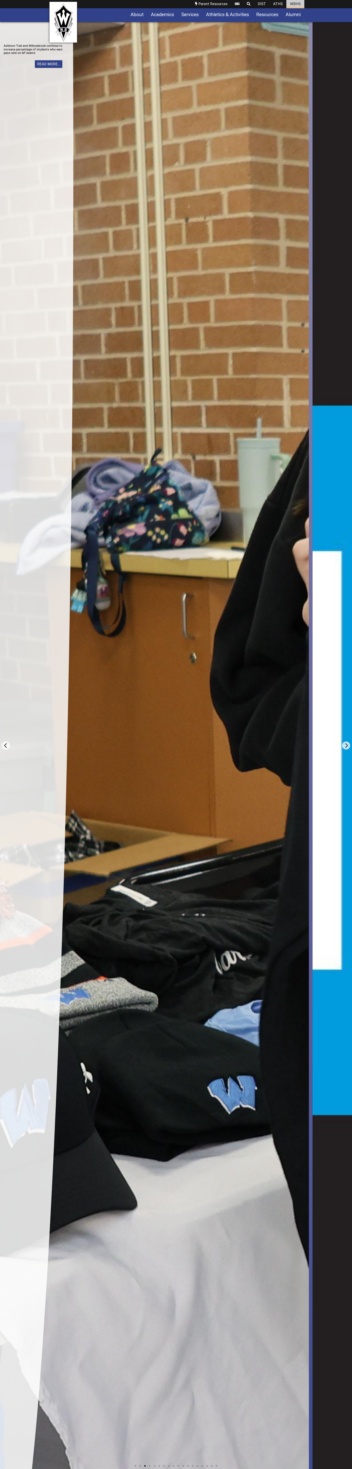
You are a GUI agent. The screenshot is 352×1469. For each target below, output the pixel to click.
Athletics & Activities (227, 14)
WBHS (295, 4)
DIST (262, 4)
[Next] (346, 745)
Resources (267, 14)
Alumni (293, 14)
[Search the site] (248, 4)
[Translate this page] (237, 4)
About (137, 14)
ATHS (278, 4)
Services (190, 14)
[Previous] (6, 745)
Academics (162, 14)
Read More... (48, 67)
